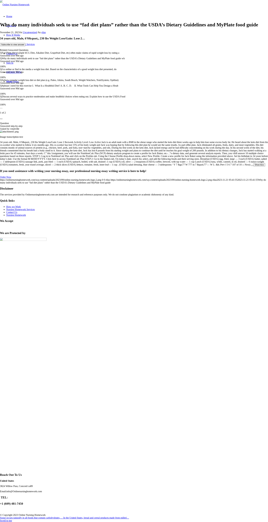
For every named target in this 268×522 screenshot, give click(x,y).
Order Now (5, 177)
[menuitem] (9, 16)
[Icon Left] (1, 108)
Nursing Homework (16, 215)
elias (43, 32)
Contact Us (11, 212)
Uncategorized (30, 32)
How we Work (13, 206)
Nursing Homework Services (20, 209)
